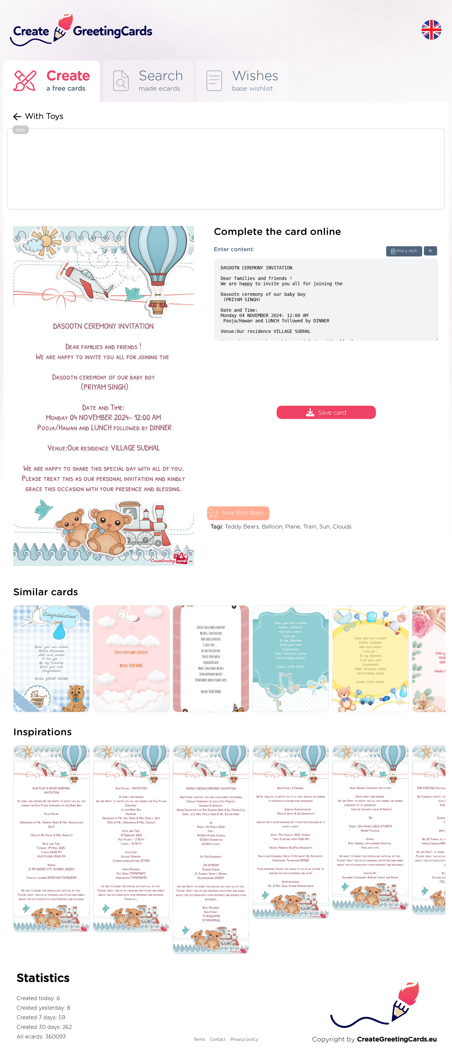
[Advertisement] (226, 169)
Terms (199, 1039)
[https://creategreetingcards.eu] (210, 30)
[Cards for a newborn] (133, 659)
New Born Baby (243, 513)
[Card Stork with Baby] (292, 659)
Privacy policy (244, 1039)
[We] (292, 832)
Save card (332, 413)
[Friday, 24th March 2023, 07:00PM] (372, 828)
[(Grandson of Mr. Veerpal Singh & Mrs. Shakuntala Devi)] (53, 839)
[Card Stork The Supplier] (53, 659)
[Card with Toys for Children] (372, 659)
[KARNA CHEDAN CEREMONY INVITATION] (212, 850)
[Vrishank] (133, 839)
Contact (218, 1039)
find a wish (406, 251)
